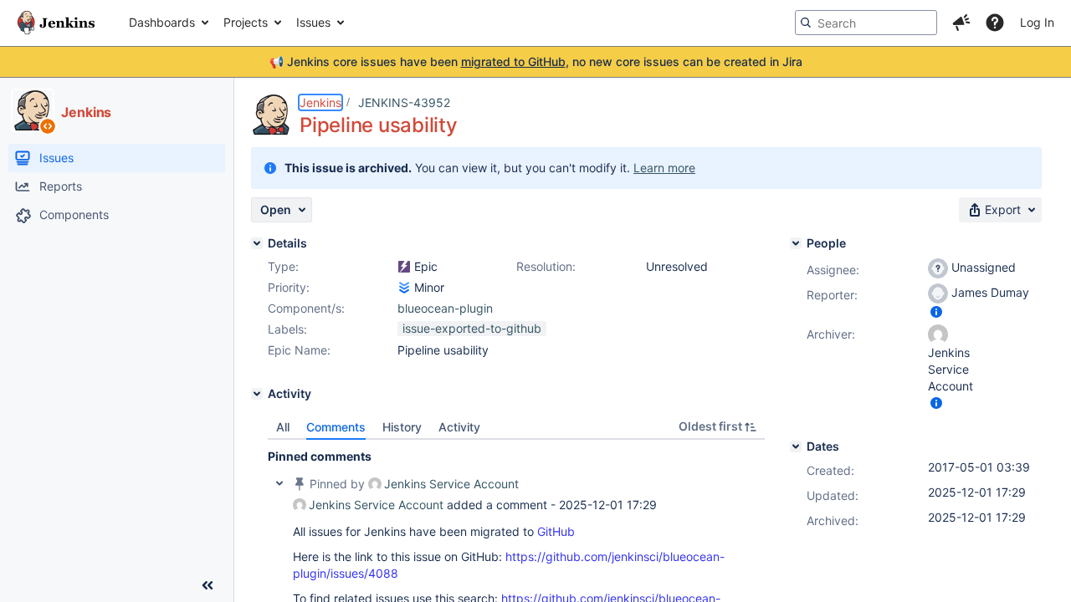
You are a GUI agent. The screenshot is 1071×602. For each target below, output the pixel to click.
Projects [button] (245, 22)
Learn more (664, 168)
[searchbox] (866, 22)
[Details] (257, 243)
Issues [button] (313, 22)
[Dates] (796, 446)
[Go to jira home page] (56, 22)
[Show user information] (936, 311)
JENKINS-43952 (404, 102)
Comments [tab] (336, 427)
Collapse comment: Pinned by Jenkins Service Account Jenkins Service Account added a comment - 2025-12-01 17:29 (279, 483)
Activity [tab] (459, 427)
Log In (1037, 22)
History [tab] (402, 427)
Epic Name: (299, 350)
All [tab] (283, 427)
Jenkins (320, 102)
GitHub (556, 531)
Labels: (287, 329)
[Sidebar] (207, 585)
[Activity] (257, 394)
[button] (961, 22)
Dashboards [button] (162, 22)
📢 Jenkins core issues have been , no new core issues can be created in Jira (535, 61)
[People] (796, 243)
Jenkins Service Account (451, 484)
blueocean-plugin (445, 308)
